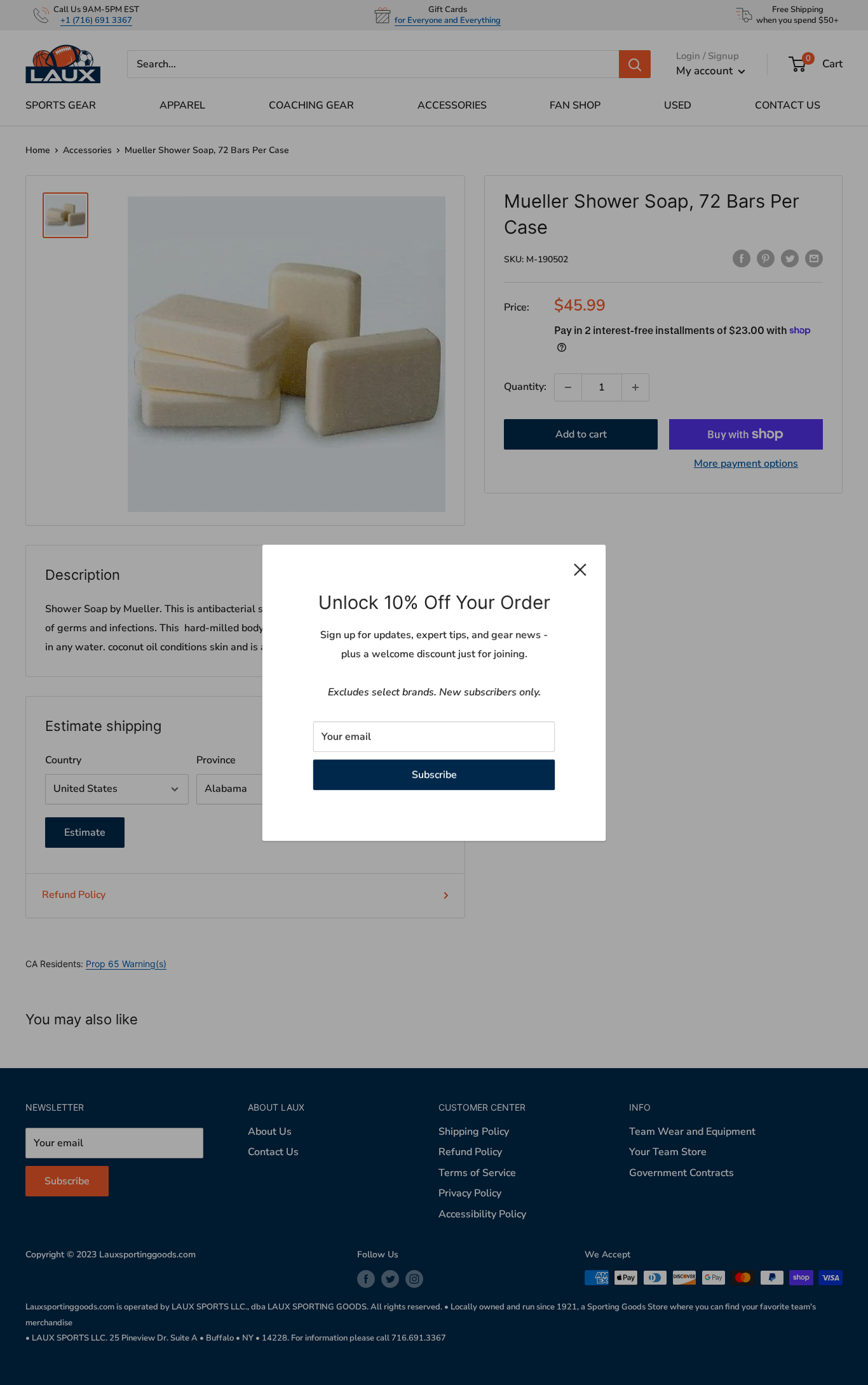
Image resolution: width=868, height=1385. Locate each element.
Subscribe (434, 774)
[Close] (580, 569)
